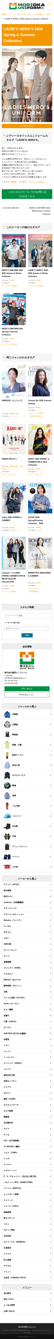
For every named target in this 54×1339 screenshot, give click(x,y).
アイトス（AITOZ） (36, 182)
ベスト (6, 1224)
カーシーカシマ (8, 475)
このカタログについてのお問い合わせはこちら (27, 194)
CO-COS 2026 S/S (11, 208)
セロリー (15, 530)
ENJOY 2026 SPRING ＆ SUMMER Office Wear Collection (38, 462)
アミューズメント (19, 846)
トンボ (6, 1158)
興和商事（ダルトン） (13, 986)
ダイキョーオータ (11, 1105)
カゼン (6, 938)
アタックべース (10, 908)
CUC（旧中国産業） (12, 1141)
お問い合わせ (26, 688)
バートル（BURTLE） (13, 1188)
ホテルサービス (18, 775)
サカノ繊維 (8, 1009)
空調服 (15, 724)
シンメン (7, 1051)
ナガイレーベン (10, 1170)
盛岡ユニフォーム (9, 14)
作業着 (12, 280)
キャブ (6, 956)
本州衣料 (7, 1236)
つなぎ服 (16, 806)
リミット (15, 416)
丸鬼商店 (7, 1248)
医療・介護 (19, 466)
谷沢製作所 (8, 1123)
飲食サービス (6, 469)
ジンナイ (7, 1069)
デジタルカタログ (27, 126)
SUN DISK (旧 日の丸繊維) (15, 1033)
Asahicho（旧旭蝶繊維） (14, 902)
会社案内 (7, 1293)
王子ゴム (7, 932)
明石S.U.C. (8, 896)
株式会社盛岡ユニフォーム (27, 1326)
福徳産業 (7, 1212)
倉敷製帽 (7, 962)
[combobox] (27, 628)
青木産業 (7, 890)
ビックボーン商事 (11, 1194)
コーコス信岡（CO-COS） (15, 998)
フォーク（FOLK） (10, 591)
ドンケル (7, 1164)
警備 (14, 785)
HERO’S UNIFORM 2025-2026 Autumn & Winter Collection (40, 211)
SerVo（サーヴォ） (12, 1003)
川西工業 (7, 944)
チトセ (6, 1135)
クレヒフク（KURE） (13, 968)
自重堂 (6, 1039)
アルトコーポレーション (14, 914)
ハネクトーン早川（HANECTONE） (35, 414)
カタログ (23, 14)
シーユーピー (9, 1057)
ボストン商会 (9, 1230)
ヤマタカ (7, 1266)
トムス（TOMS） (11, 1152)
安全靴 (15, 826)
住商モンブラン (10, 1081)
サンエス (7, 1027)
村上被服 (7, 1260)
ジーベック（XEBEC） (13, 1063)
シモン (6, 1045)
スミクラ (7, 1087)
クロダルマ (8, 974)
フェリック (8, 1200)
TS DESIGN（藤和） (12, 1146)
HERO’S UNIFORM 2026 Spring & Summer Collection (12, 332)
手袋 (14, 836)
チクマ (40, 530)
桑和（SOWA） (10, 1099)
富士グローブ (9, 1218)
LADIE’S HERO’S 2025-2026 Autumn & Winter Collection (38, 273)
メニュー (49, 4)
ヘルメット (17, 816)
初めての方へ (9, 1299)
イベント (16, 857)
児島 (5, 992)
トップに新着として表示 (40, 14)
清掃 (16, 413)
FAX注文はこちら (26, 695)
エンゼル (7, 926)
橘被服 (6, 1117)
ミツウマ (7, 1254)
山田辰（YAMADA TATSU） (15, 1278)
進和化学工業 (9, 1075)
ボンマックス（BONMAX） (34, 590)
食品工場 (16, 765)
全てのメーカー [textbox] (12, 628)
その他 (15, 867)
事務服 (14, 182)
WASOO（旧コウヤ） (13, 980)
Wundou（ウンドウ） (13, 920)
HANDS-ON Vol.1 (9, 459)
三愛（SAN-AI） (10, 1021)
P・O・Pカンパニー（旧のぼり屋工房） (21, 1176)
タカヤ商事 (8, 1111)
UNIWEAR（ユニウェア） (13, 400)
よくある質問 (9, 1305)
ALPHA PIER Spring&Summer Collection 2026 (35, 520)
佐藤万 (6, 1015)
